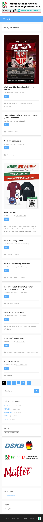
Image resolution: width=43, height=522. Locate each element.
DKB (5, 495)
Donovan (23, 518)
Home (9, 103)
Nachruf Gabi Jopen (12, 141)
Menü (8, 19)
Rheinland (15, 103)
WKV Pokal (8, 412)
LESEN (6, 96)
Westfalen (7, 106)
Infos (13, 326)
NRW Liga (7, 409)
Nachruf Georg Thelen (13, 240)
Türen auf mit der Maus (14, 338)
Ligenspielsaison (11, 495)
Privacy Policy (8, 509)
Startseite (23, 103)
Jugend (14, 226)
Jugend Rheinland (24, 226)
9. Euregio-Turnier (11, 361)
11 (23, 383)
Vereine (29, 103)
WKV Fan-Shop (10, 212)
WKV (34, 231)
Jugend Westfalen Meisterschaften (24, 229)
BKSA (6, 419)
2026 (6, 416)
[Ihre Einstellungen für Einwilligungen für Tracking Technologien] (39, 518)
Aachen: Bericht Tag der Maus (17, 264)
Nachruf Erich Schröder (14, 312)
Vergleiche (8, 405)
